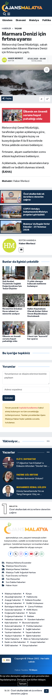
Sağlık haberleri (33, 629)
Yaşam (18, 29)
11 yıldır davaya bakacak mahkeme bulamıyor (36, 283)
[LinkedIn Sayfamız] (26, 554)
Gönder (8, 398)
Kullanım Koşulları (33, 600)
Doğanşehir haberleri (15, 613)
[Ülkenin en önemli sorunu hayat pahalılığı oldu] (13, 328)
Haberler (6, 29)
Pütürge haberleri (13, 629)
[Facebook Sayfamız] (10, 554)
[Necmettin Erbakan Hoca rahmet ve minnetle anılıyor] (13, 300)
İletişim (32, 613)
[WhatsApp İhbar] (41, 554)
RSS (8, 660)
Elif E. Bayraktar (26, 459)
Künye (29, 594)
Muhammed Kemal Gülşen (31, 487)
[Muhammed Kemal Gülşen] (8, 491)
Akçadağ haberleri (13, 597)
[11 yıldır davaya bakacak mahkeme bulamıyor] (38, 273)
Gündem (7, 20)
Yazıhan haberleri (13, 632)
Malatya (34, 20)
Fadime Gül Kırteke (27, 475)
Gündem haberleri (35, 619)
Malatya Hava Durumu (16, 566)
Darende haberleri (13, 610)
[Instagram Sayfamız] (20, 554)
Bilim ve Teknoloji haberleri (36, 639)
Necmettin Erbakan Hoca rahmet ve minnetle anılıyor (12, 311)
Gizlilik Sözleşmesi (34, 603)
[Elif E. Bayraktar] (8, 462)
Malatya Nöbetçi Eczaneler (18, 563)
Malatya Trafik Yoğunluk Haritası (21, 572)
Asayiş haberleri (37, 642)
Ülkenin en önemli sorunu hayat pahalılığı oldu (11, 338)
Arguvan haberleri (13, 603)
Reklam (30, 616)
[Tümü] (48, 441)
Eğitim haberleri (33, 636)
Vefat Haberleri (12, 639)
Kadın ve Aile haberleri (15, 642)
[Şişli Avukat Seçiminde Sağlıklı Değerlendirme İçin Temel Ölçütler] (13, 273)
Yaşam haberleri (33, 632)
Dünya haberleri (30, 645)
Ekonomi (21, 20)
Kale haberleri (11, 623)
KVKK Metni (32, 610)
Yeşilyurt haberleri (13, 636)
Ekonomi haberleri (30, 623)
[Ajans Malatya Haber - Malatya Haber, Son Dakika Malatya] (22, 6)
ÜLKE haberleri (11, 645)
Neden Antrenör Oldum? (29, 478)
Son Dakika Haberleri (15, 582)
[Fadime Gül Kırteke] (8, 476)
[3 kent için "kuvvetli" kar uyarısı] (38, 328)
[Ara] (4, 14)
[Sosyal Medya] (21, 249)
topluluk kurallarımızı (28, 408)
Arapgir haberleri (13, 600)
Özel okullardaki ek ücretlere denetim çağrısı (29, 511)
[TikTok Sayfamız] (36, 554)
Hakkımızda (32, 597)
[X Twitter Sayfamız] (15, 554)
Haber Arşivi (11, 585)
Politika (46, 20)
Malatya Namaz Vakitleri (17, 569)
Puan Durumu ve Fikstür (17, 576)
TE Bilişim (33, 670)
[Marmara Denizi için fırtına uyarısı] (26, 79)
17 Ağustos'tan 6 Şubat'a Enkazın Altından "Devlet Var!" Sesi (32, 465)
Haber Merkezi (27, 243)
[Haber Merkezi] (9, 245)
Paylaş (9, 98)
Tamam (23, 684)
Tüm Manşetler (13, 579)
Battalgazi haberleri (14, 607)
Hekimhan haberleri (14, 619)
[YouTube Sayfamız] (31, 554)
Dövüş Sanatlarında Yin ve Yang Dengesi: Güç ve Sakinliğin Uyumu (30, 493)
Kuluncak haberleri (13, 626)
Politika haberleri (34, 626)
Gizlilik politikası (8, 684)
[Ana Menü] (8, 14)
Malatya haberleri (13, 594)
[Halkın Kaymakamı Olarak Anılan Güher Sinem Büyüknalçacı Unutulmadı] (38, 300)
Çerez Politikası (35, 607)
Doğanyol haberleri (14, 616)
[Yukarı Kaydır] (46, 691)
